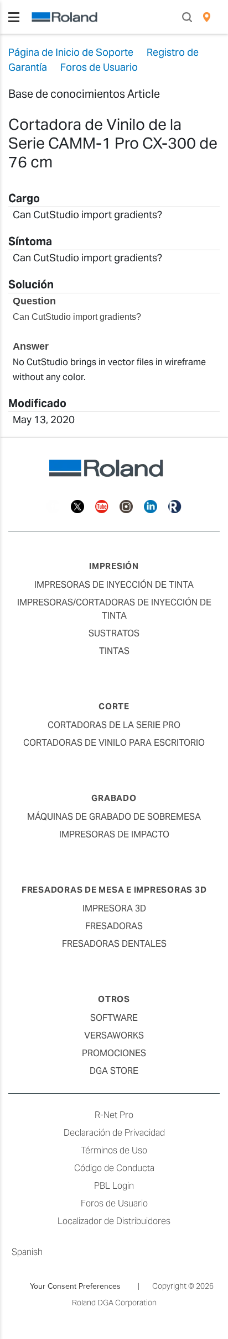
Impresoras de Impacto (114, 834)
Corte (114, 706)
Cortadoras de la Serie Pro (114, 725)
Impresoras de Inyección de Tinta (114, 585)
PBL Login (114, 1186)
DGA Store (114, 1071)
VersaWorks (114, 1035)
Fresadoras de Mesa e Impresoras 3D (114, 889)
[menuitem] (206, 17)
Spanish (27, 1252)
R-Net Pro (114, 1115)
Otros (114, 999)
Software (114, 1018)
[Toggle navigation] (13, 17)
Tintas (114, 651)
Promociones (114, 1053)
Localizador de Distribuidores (114, 1221)
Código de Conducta (114, 1168)
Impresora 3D (114, 908)
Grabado (113, 798)
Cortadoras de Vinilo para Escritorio (114, 742)
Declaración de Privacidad (114, 1132)
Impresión (114, 566)
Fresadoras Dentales (114, 944)
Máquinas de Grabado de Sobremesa (114, 817)
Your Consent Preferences (75, 1285)
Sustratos (114, 633)
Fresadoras (114, 926)
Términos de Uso (114, 1150)
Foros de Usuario (114, 1203)
